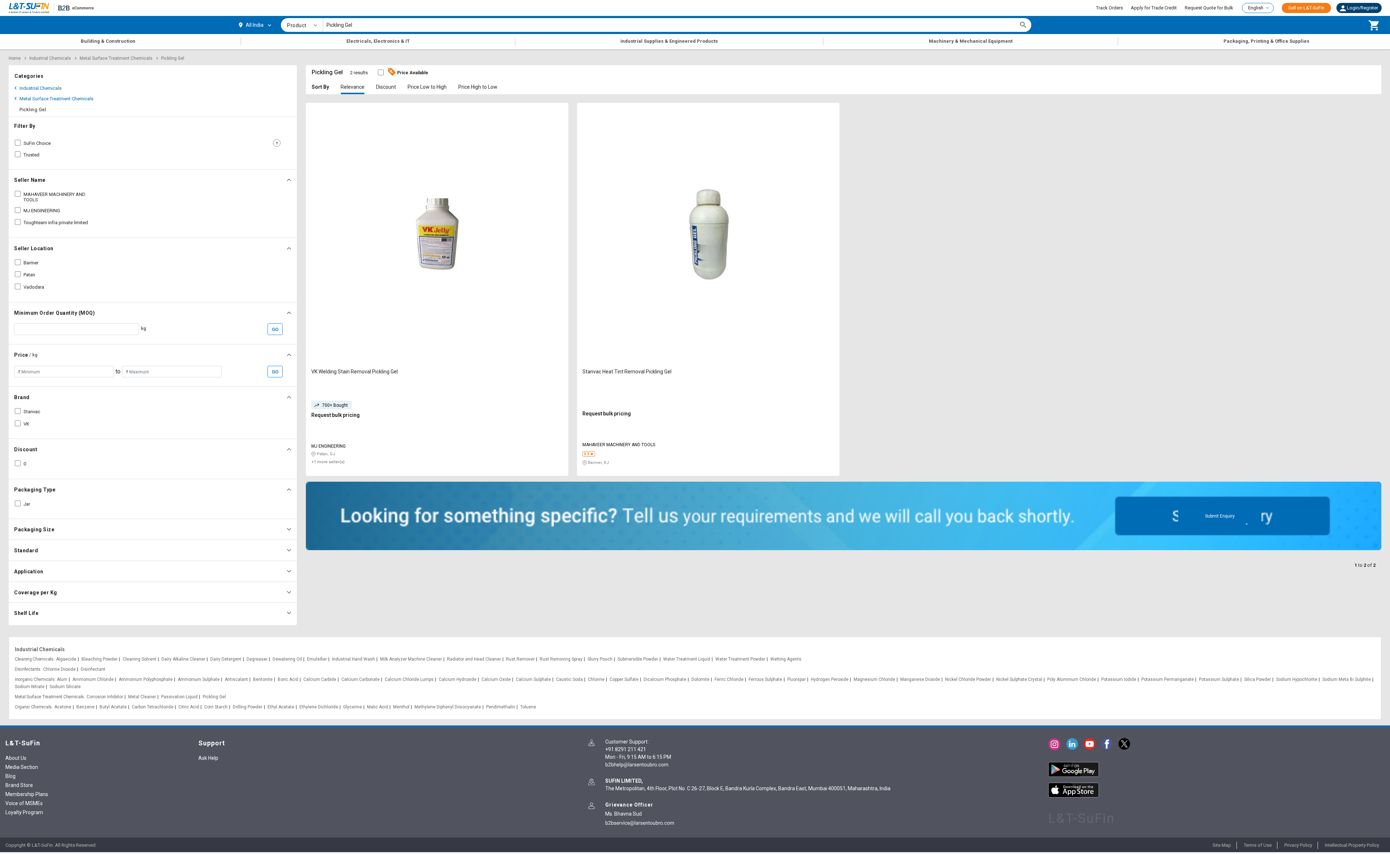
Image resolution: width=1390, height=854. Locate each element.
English (1255, 8)
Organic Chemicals (33, 706)
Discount (386, 87)
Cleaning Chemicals (34, 659)
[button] (1359, 8)
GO (275, 329)
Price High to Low (477, 87)
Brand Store (19, 785)
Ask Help (208, 758)
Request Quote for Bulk (1209, 8)
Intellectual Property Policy (1352, 845)
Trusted (31, 155)
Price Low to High (427, 87)
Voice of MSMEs (24, 803)
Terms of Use (1258, 845)
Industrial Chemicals (50, 58)
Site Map (1222, 845)
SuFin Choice (37, 143)
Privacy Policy (1298, 845)
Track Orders (1109, 8)
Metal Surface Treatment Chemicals (116, 58)
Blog (10, 776)
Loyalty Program (24, 812)
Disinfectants (28, 669)
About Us (15, 758)
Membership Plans (26, 794)
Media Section (21, 767)
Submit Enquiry (1220, 516)
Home (15, 58)
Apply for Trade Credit (1154, 8)
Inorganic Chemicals (34, 679)
